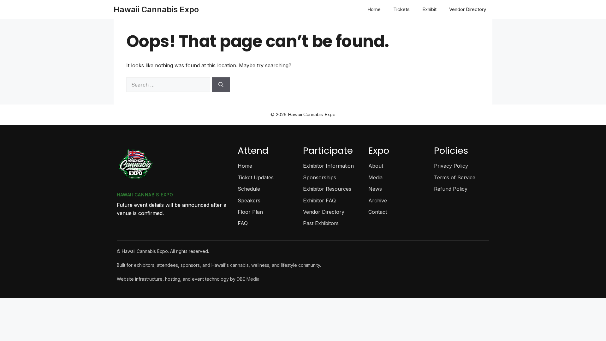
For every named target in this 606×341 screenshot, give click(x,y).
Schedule (249, 189)
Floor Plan (250, 212)
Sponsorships (319, 177)
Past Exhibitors (321, 223)
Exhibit (429, 9)
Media (375, 177)
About (375, 166)
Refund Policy (450, 189)
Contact (377, 212)
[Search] (221, 84)
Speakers (249, 200)
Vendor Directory (467, 9)
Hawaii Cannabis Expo (156, 9)
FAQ (243, 223)
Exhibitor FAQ (319, 200)
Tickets (401, 9)
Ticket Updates (256, 177)
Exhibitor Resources (327, 189)
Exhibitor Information (328, 166)
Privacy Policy (451, 166)
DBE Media (248, 279)
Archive (377, 200)
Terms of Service (454, 177)
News (375, 189)
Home (374, 9)
